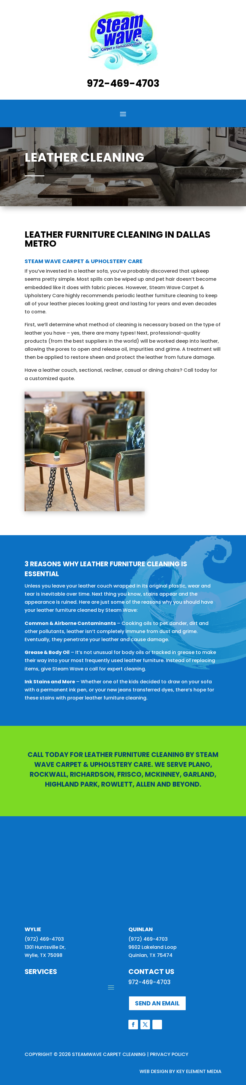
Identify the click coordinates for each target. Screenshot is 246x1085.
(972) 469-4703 (44, 939)
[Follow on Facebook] (133, 1024)
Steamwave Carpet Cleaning (109, 1054)
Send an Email (157, 1003)
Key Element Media (198, 1071)
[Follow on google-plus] (157, 1024)
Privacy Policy (169, 1054)
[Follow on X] (145, 1024)
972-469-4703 (123, 83)
